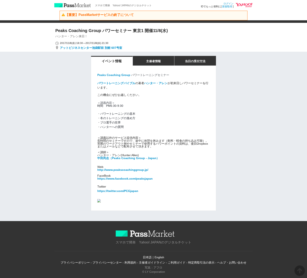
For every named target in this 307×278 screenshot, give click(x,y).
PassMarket (72, 5)
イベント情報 (112, 61)
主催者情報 (153, 61)
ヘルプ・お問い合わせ (231, 262)
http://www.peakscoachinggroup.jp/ (122, 169)
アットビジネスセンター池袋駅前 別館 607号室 (91, 47)
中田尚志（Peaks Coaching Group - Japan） (128, 158)
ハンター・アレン (155, 83)
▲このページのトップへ (299, 270)
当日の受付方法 (195, 61)
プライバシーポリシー (75, 262)
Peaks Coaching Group (113, 75)
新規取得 (227, 6)
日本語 (147, 257)
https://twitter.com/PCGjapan (117, 191)
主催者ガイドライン (152, 262)
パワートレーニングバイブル (116, 83)
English (159, 257)
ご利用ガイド (176, 262)
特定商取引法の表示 (201, 262)
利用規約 (130, 262)
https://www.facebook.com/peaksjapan (125, 178)
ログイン (228, 3)
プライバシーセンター (107, 262)
